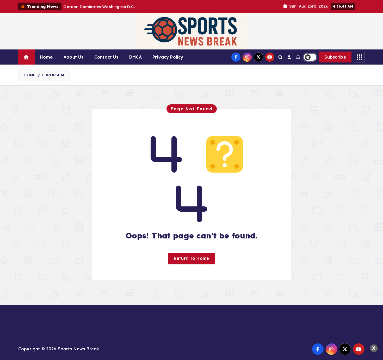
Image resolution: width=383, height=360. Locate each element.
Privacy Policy (167, 57)
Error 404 (53, 74)
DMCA (135, 57)
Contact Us (106, 57)
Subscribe (335, 57)
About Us (73, 57)
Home (46, 57)
